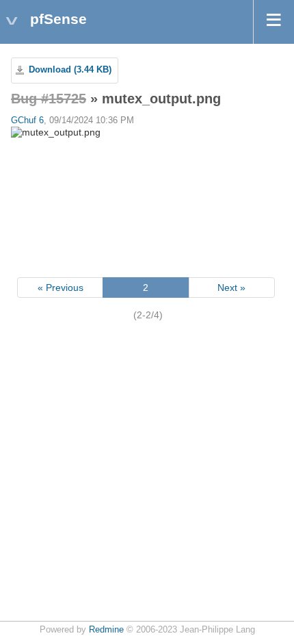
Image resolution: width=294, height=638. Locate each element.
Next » (231, 287)
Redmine (106, 630)
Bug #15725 (48, 98)
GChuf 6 (27, 120)
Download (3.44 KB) (70, 70)
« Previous (60, 287)
